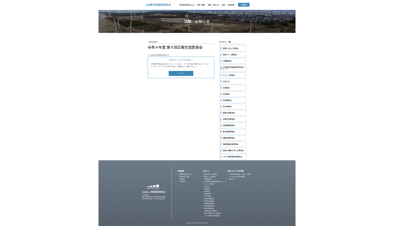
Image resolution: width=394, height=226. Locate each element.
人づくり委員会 (229, 75)
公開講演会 (227, 61)
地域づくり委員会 (230, 55)
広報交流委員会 (229, 119)
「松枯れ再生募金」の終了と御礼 (239, 174)
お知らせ (226, 81)
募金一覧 (232, 179)
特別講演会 (227, 100)
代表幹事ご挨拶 (184, 176)
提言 (223, 5)
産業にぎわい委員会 (231, 48)
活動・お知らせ (213, 5)
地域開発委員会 (229, 125)
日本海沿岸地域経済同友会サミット (232, 68)
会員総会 (226, 88)
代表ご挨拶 (201, 5)
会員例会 (226, 94)
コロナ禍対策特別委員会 (232, 157)
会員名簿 (231, 5)
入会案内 (244, 5)
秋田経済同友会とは (186, 5)
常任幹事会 (227, 107)
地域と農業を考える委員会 (233, 150)
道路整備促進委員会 (231, 144)
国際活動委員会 (229, 138)
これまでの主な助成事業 (237, 176)
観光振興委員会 (229, 132)
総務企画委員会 (229, 113)
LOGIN (181, 73)
